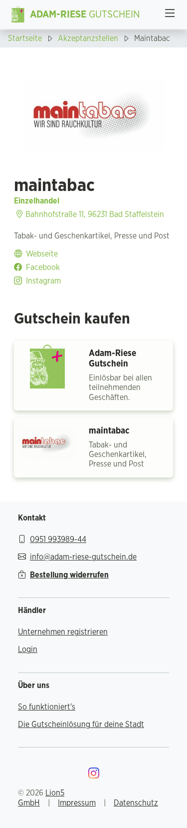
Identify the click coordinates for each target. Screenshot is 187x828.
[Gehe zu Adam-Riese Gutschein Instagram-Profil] (93, 774)
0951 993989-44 (58, 540)
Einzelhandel (36, 201)
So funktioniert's (46, 707)
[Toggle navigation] (170, 14)
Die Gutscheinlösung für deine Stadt (81, 724)
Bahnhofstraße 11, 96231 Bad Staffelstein (93, 214)
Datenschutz (136, 803)
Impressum (77, 803)
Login (27, 650)
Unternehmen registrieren (63, 632)
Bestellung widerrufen (69, 575)
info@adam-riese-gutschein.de (83, 557)
